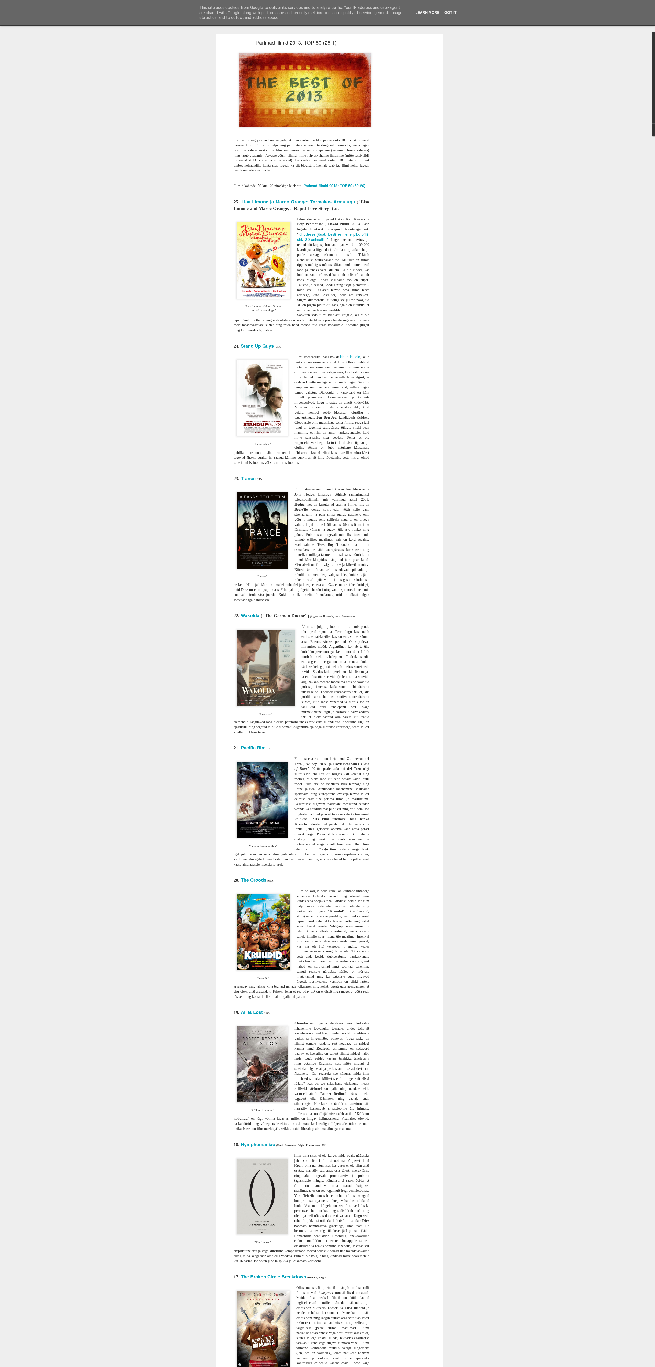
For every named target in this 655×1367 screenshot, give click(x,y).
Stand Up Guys (257, 346)
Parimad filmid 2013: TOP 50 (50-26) (334, 185)
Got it (450, 12)
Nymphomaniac (258, 1144)
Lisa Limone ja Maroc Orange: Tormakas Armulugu (298, 201)
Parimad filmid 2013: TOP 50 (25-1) (296, 42)
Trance (248, 478)
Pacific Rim (253, 747)
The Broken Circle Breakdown (273, 1276)
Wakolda (251, 615)
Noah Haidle (350, 356)
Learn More (427, 12)
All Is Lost (252, 1012)
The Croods (253, 880)
